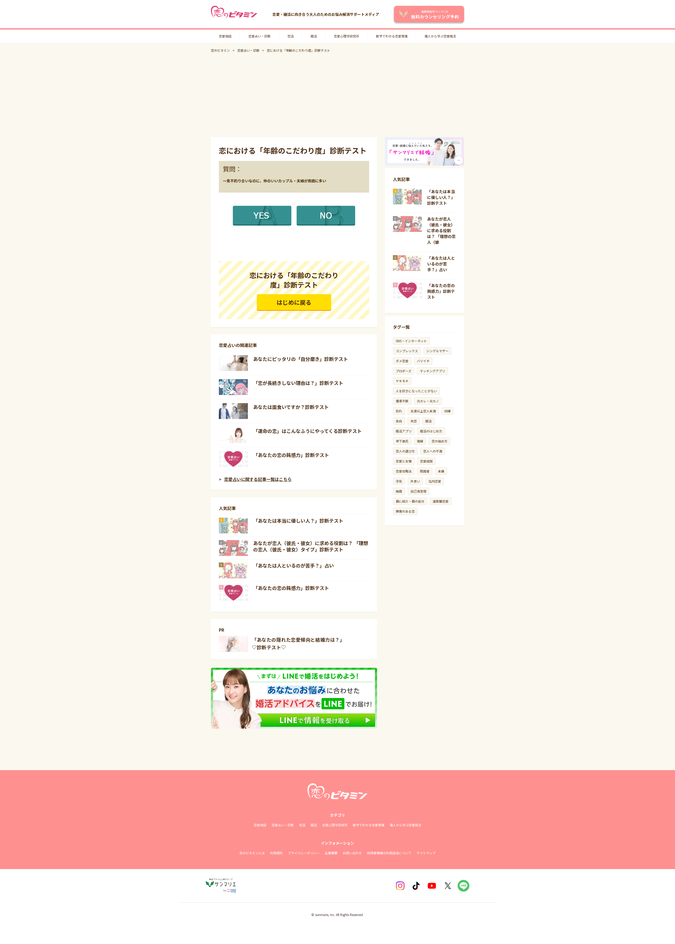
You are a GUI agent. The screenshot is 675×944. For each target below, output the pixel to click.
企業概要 (331, 853)
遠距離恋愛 (441, 501)
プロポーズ (403, 371)
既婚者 (425, 471)
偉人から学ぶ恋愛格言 (440, 36)
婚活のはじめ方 (431, 431)
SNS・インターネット (411, 340)
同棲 (447, 411)
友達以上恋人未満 (423, 411)
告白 (399, 421)
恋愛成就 (426, 461)
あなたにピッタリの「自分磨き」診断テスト (300, 358)
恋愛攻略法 (404, 471)
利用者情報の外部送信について (389, 853)
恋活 (290, 36)
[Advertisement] (337, 95)
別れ (399, 411)
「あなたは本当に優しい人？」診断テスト (298, 520)
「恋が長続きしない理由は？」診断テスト (298, 382)
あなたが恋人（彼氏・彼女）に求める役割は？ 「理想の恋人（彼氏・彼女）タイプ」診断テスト (310, 546)
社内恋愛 (434, 481)
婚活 (314, 36)
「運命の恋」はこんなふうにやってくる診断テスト (307, 430)
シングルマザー (437, 351)
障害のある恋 (405, 511)
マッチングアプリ (432, 371)
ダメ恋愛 (402, 361)
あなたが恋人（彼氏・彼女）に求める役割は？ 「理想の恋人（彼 (441, 230)
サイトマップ (426, 853)
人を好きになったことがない (416, 391)
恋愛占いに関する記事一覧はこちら (258, 479)
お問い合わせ (352, 853)
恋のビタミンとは (252, 853)
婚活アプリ (404, 431)
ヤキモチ (402, 381)
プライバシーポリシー (304, 853)
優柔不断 (402, 401)
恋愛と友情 (404, 461)
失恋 (414, 421)
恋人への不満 (432, 451)
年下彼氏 (402, 441)
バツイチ (423, 361)
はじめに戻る (294, 302)
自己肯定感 (418, 491)
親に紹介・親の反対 (410, 501)
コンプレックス (407, 351)
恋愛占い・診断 (259, 36)
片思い (415, 481)
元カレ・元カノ (428, 401)
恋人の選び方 (405, 451)
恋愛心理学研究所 (346, 36)
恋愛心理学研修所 (335, 825)
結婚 (399, 491)
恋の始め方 (439, 441)
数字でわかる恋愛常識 (392, 36)
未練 (441, 471)
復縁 (420, 441)
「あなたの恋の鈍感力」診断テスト (291, 454)
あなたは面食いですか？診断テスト (291, 406)
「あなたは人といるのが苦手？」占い (293, 565)
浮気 (399, 481)
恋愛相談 (225, 36)
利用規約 (276, 853)
